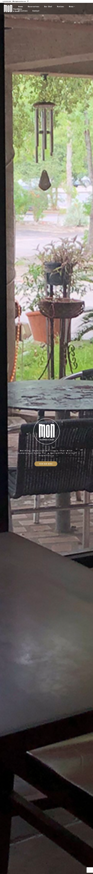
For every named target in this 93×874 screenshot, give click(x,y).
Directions (23, 11)
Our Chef (48, 7)
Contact (36, 11)
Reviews (60, 7)
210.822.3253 (7, 1)
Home (20, 7)
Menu (71, 7)
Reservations (33, 7)
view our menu (46, 464)
